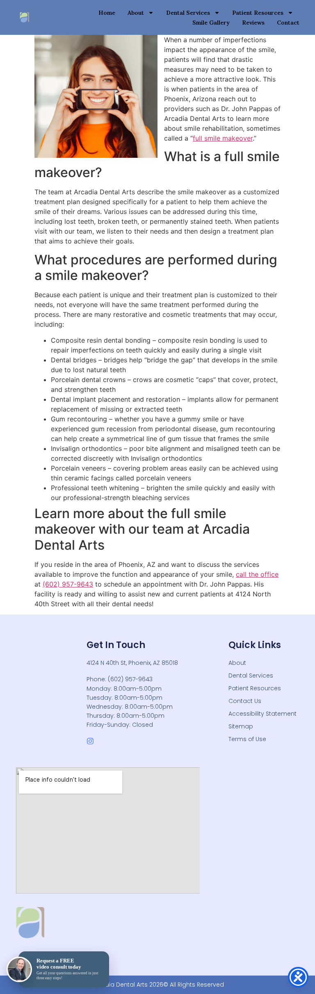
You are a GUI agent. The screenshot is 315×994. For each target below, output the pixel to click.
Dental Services (188, 12)
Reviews (253, 22)
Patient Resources (257, 12)
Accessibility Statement (262, 714)
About (136, 12)
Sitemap (240, 726)
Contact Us (244, 701)
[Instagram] (90, 741)
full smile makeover (223, 138)
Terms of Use (247, 739)
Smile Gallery (211, 22)
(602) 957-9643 (68, 584)
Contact (288, 22)
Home (106, 12)
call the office (257, 574)
